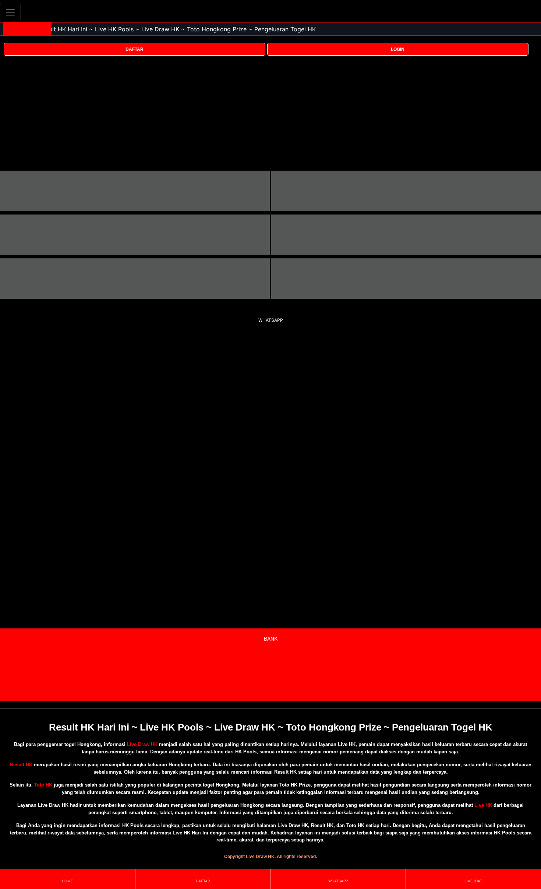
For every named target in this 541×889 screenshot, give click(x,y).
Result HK (21, 764)
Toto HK (43, 785)
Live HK (483, 805)
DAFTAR (134, 49)
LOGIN (397, 49)
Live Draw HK (142, 744)
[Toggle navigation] (10, 12)
